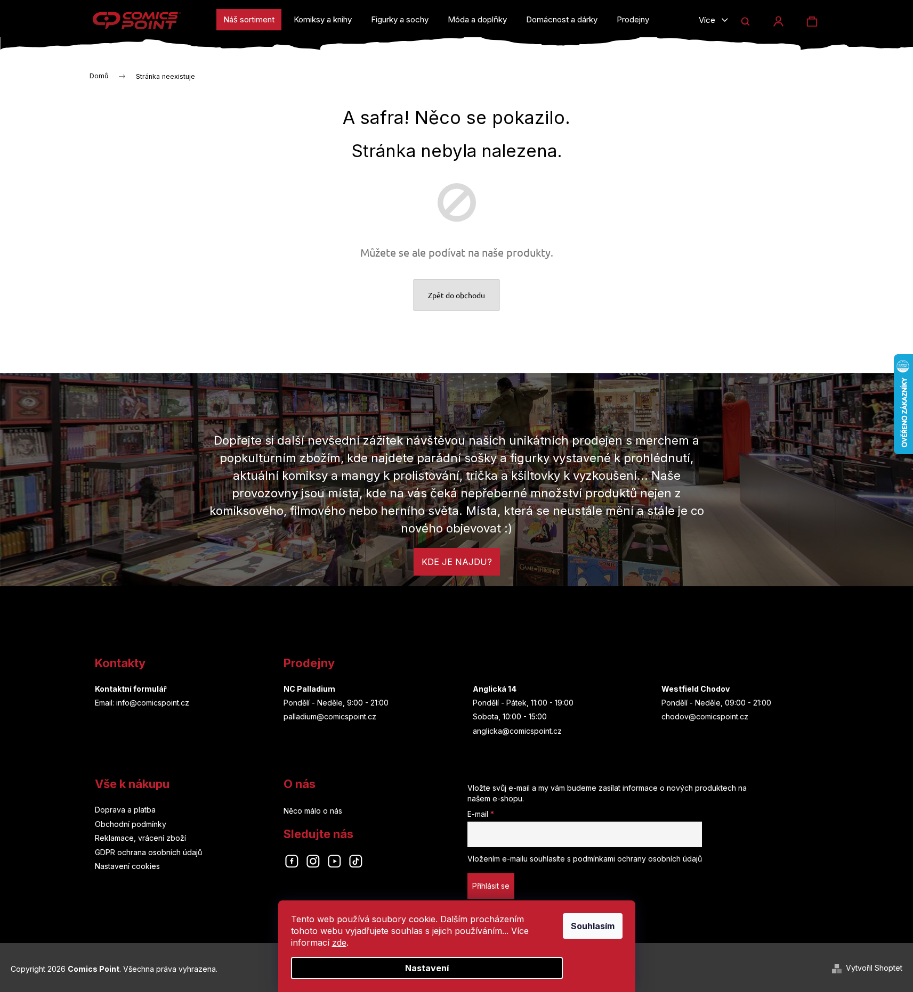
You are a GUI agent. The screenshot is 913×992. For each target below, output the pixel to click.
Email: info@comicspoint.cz (142, 702)
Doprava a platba (125, 809)
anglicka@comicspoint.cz (517, 730)
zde (339, 942)
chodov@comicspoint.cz (704, 716)
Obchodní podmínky (130, 824)
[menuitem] (248, 19)
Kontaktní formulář (131, 688)
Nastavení (427, 968)
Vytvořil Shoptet (874, 967)
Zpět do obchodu (456, 295)
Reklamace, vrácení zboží (140, 837)
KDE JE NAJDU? (457, 561)
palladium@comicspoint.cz (330, 716)
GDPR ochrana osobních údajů (148, 852)
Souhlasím (593, 926)
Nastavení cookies (127, 866)
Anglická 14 (494, 688)
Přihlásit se (491, 885)
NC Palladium (309, 688)
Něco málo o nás (313, 810)
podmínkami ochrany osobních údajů (637, 858)
